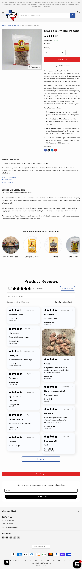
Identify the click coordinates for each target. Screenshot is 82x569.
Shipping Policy (7, 182)
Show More (55, 372)
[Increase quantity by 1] (63, 52)
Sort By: (58, 302)
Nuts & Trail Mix (13, 25)
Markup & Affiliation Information (18, 561)
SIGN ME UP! (41, 497)
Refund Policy (7, 180)
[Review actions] (37, 309)
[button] (45, 288)
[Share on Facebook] (45, 150)
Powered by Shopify (41, 565)
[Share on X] (49, 150)
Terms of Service (69, 561)
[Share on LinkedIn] (52, 150)
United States (40, 547)
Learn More (46, 6)
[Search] (72, 15)
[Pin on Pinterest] (55, 150)
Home (4, 25)
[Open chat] (6, 562)
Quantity (47, 48)
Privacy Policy (57, 561)
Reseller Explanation (9, 177)
